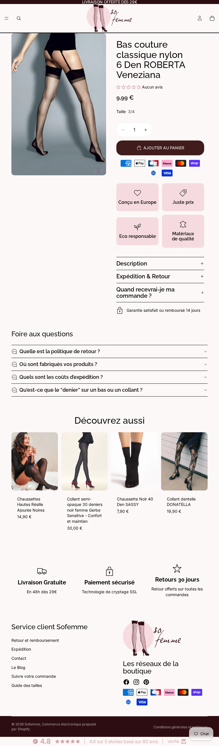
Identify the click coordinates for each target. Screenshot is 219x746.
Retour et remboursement (35, 640)
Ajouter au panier (163, 147)
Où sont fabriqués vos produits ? (58, 364)
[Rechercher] (19, 18)
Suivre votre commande (33, 676)
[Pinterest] (146, 681)
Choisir (203, 481)
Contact (18, 658)
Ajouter (153, 481)
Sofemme (32, 724)
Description (131, 263)
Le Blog (18, 667)
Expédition (21, 649)
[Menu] (6, 18)
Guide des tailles (26, 685)
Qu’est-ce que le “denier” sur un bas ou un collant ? (81, 390)
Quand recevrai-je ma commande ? (145, 292)
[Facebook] (126, 681)
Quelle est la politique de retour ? (59, 351)
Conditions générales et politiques (180, 727)
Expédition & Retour (143, 276)
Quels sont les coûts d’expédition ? (61, 377)
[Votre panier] (212, 18)
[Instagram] (136, 681)
